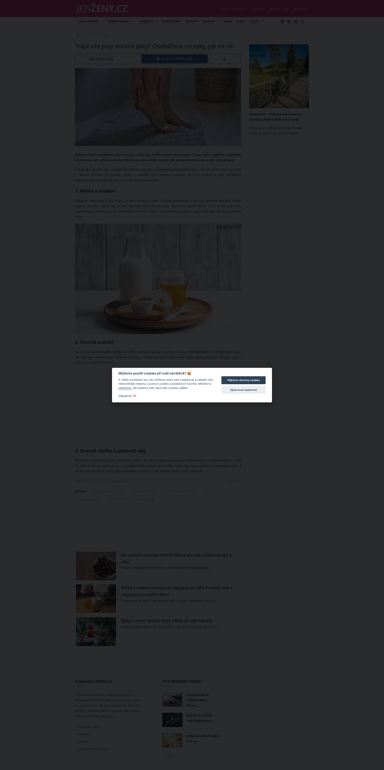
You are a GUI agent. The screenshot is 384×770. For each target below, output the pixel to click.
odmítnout (124, 387)
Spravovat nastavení (243, 389)
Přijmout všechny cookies (243, 380)
